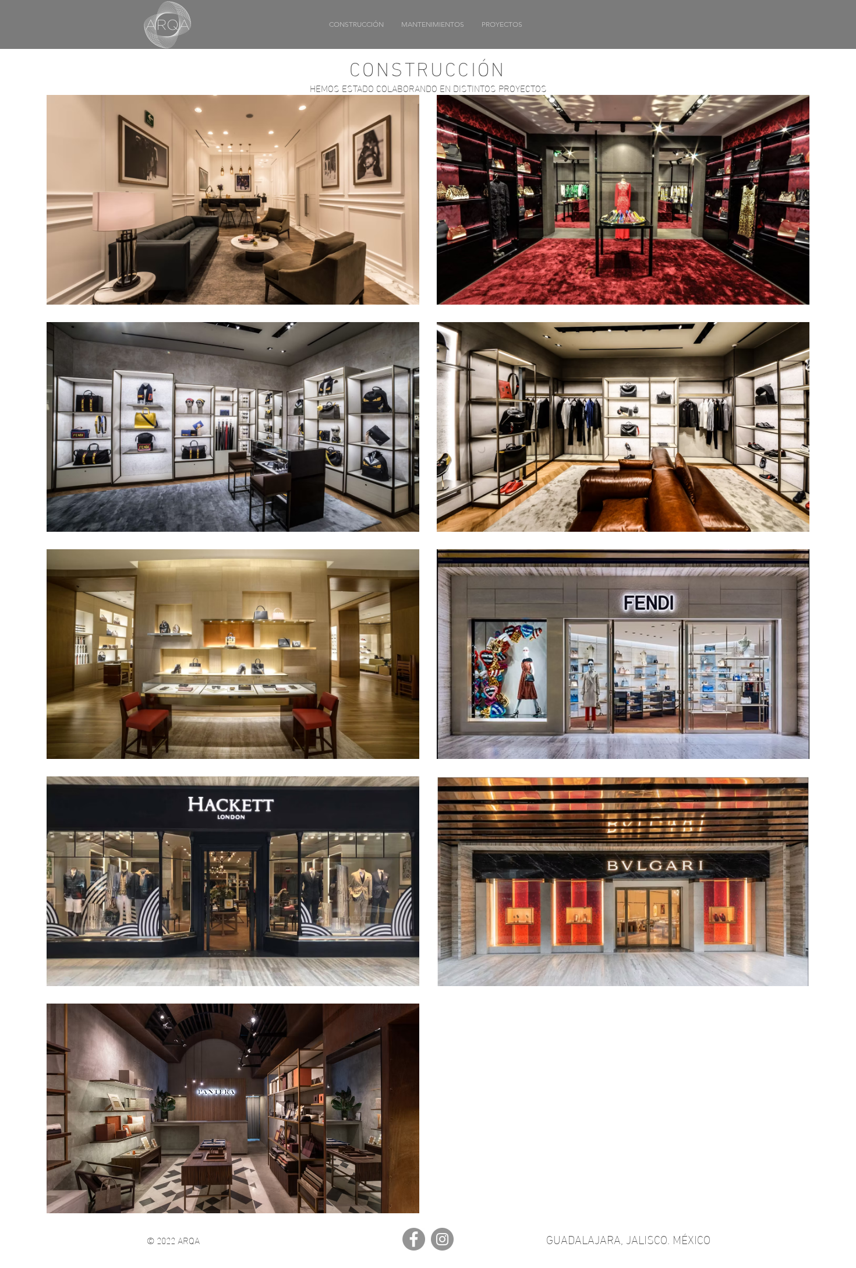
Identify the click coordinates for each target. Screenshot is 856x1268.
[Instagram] (442, 1239)
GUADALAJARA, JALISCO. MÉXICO (628, 1238)
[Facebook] (413, 1239)
